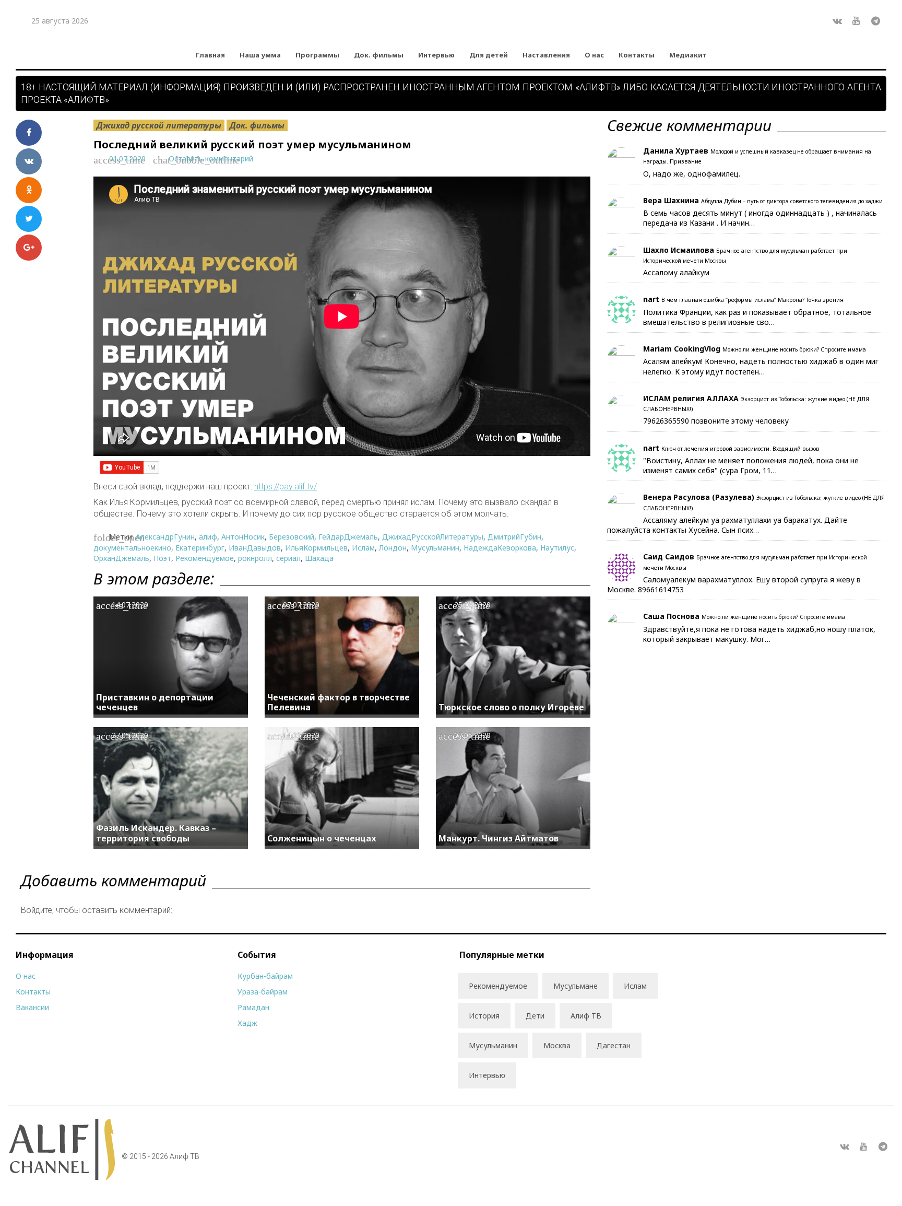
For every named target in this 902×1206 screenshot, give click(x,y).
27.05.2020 (130, 735)
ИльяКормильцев (316, 548)
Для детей (488, 55)
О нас (594, 55)
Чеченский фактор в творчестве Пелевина (338, 702)
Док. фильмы (378, 55)
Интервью (436, 55)
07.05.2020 (472, 735)
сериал (288, 558)
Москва (557, 1045)
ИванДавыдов (255, 548)
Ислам (363, 548)
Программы (317, 55)
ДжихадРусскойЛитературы (432, 537)
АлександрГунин (165, 537)
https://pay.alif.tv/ (285, 486)
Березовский (291, 537)
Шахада (319, 558)
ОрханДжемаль (121, 558)
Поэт (162, 558)
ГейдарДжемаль (348, 537)
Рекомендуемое (204, 558)
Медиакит (688, 55)
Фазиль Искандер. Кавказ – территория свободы (156, 833)
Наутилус (557, 548)
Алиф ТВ (586, 1016)
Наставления (546, 55)
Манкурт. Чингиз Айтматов (498, 838)
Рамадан (253, 1007)
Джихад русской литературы (159, 125)
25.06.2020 (472, 605)
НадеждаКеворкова (500, 548)
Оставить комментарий (211, 158)
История (484, 1016)
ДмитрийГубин (514, 537)
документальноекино (132, 548)
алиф (208, 537)
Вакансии (32, 1007)
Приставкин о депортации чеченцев (154, 702)
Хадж (247, 1023)
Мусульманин (435, 548)
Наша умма (260, 55)
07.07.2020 (301, 605)
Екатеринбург (199, 548)
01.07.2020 (127, 158)
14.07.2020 (130, 605)
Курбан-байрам (265, 976)
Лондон (393, 548)
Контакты (637, 55)
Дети (535, 1016)
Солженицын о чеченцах (321, 838)
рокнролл (255, 558)
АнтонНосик (243, 537)
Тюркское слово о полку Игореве (511, 707)
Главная (210, 55)
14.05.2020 (301, 735)
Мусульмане (575, 986)
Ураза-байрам (263, 992)
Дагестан (614, 1045)
